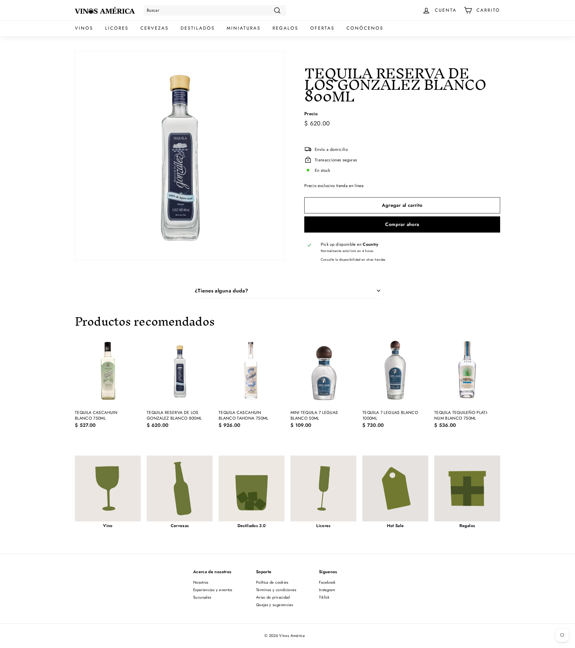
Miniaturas (244, 28)
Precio (311, 114)
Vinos (84, 28)
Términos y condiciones (276, 590)
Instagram (327, 590)
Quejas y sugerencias (274, 605)
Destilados (198, 28)
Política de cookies (272, 582)
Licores (116, 28)
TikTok (324, 597)
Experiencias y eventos (212, 590)
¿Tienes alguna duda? (221, 290)
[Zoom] (179, 155)
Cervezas (154, 28)
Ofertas (322, 28)
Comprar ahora (402, 224)
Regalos (285, 28)
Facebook (327, 582)
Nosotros (200, 582)
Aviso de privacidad (273, 597)
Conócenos (364, 28)
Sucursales (202, 597)
